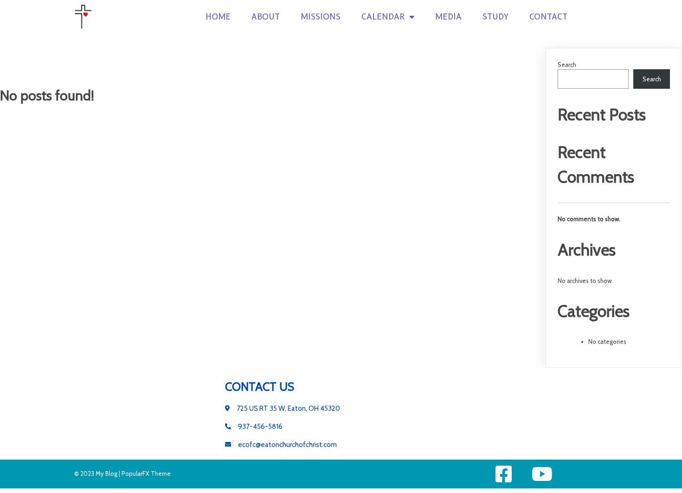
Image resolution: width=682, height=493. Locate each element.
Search (567, 64)
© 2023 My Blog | (98, 473)
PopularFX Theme (146, 473)
